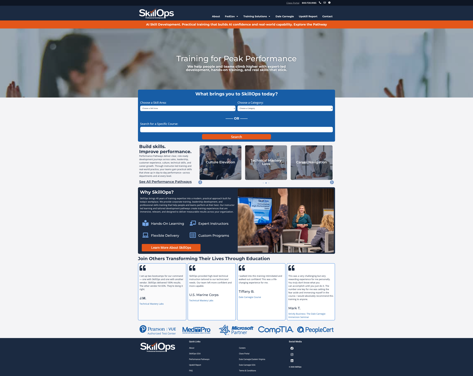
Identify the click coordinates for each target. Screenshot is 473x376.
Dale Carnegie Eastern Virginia (252, 359)
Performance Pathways (199, 359)
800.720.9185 (309, 3)
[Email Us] (325, 2)
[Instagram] (292, 354)
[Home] (156, 13)
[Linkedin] (292, 361)
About (216, 16)
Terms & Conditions (247, 370)
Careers (242, 348)
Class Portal (292, 3)
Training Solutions (255, 16)
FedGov (230, 16)
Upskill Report (308, 16)
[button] (200, 182)
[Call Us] (320, 2)
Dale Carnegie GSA (247, 365)
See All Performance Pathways (165, 182)
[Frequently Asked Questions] (329, 2)
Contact (327, 16)
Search (236, 136)
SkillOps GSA (195, 353)
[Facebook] (292, 348)
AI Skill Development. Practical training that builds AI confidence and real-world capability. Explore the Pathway (236, 24)
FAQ (191, 370)
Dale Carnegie (285, 16)
